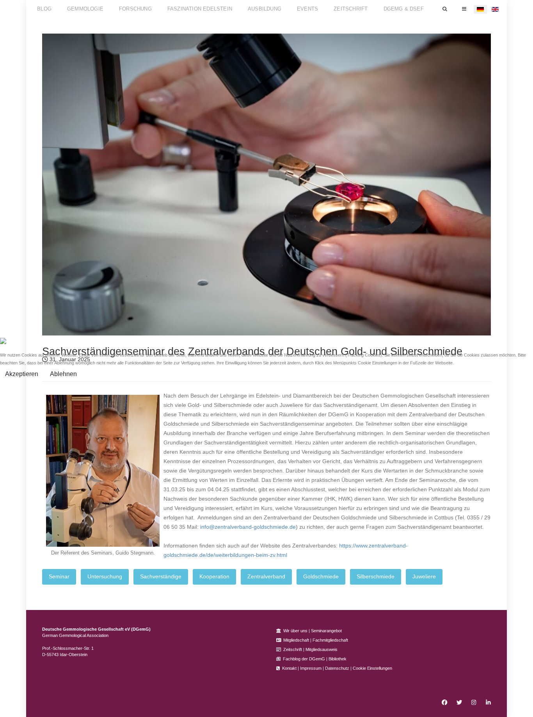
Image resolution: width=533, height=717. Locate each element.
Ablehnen (63, 374)
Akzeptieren (21, 374)
